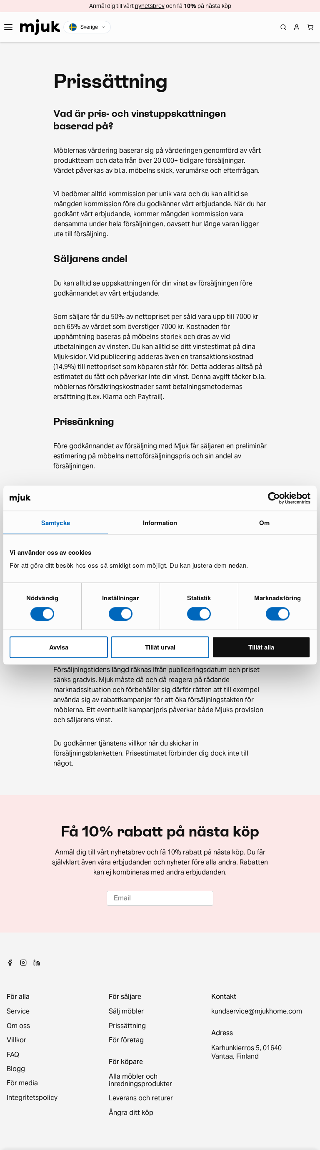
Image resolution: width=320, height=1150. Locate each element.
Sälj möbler (126, 1011)
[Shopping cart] (310, 27)
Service (18, 1011)
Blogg (16, 1069)
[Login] (296, 27)
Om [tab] (264, 522)
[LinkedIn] (36, 962)
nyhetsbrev (150, 6)
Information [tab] (160, 522)
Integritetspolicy (32, 1098)
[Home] (40, 27)
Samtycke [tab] (55, 522)
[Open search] (283, 27)
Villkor (16, 1040)
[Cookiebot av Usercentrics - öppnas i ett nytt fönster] (274, 498)
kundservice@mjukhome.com (255, 1011)
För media (22, 1083)
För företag (126, 1040)
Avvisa (58, 647)
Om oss (18, 1026)
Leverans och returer (141, 1098)
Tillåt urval (160, 647)
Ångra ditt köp (131, 1113)
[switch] (120, 613)
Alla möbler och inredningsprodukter (140, 1080)
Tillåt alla (261, 647)
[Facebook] (10, 962)
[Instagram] (23, 962)
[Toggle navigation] (8, 27)
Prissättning (127, 1026)
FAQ (13, 1055)
